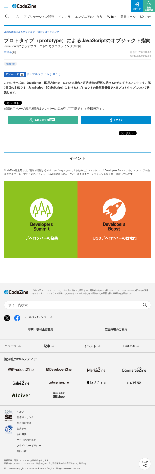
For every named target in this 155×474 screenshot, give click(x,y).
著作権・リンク (25, 417)
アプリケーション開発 (39, 16)
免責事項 (21, 428)
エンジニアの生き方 (88, 16)
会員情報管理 (24, 422)
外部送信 (21, 451)
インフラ (65, 16)
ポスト (14, 103)
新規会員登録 (44, 120)
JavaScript (10, 63)
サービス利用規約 (26, 439)
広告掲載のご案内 (116, 329)
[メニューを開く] (6, 6)
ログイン (118, 120)
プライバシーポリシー (29, 445)
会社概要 (21, 434)
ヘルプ (20, 411)
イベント (90, 345)
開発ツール (128, 16)
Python (111, 16)
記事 (47, 345)
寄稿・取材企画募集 (40, 329)
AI (18, 16)
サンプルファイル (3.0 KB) (43, 74)
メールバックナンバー (36, 317)
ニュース (10, 345)
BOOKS (129, 345)
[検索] (7, 16)
